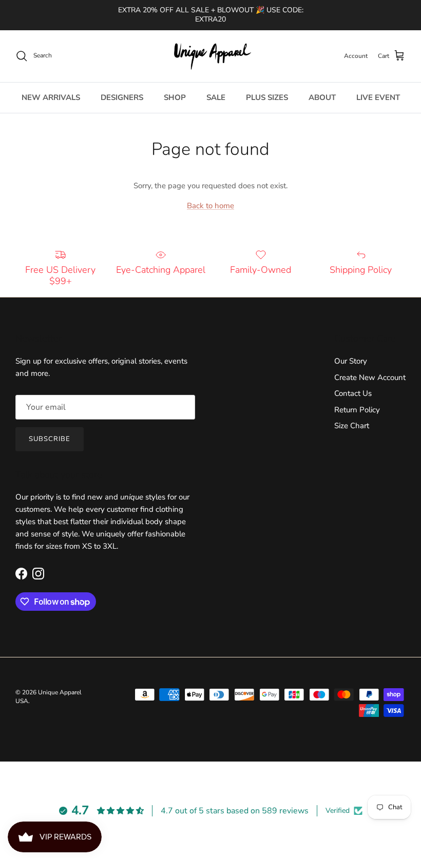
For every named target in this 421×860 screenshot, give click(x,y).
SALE (215, 97)
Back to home (210, 206)
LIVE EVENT (378, 97)
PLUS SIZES (267, 97)
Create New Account (370, 377)
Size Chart (351, 426)
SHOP (175, 97)
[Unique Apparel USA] (210, 56)
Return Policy (357, 410)
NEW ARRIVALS (51, 97)
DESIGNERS (122, 97)
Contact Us (353, 393)
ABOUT (322, 97)
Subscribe (49, 439)
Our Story (350, 361)
